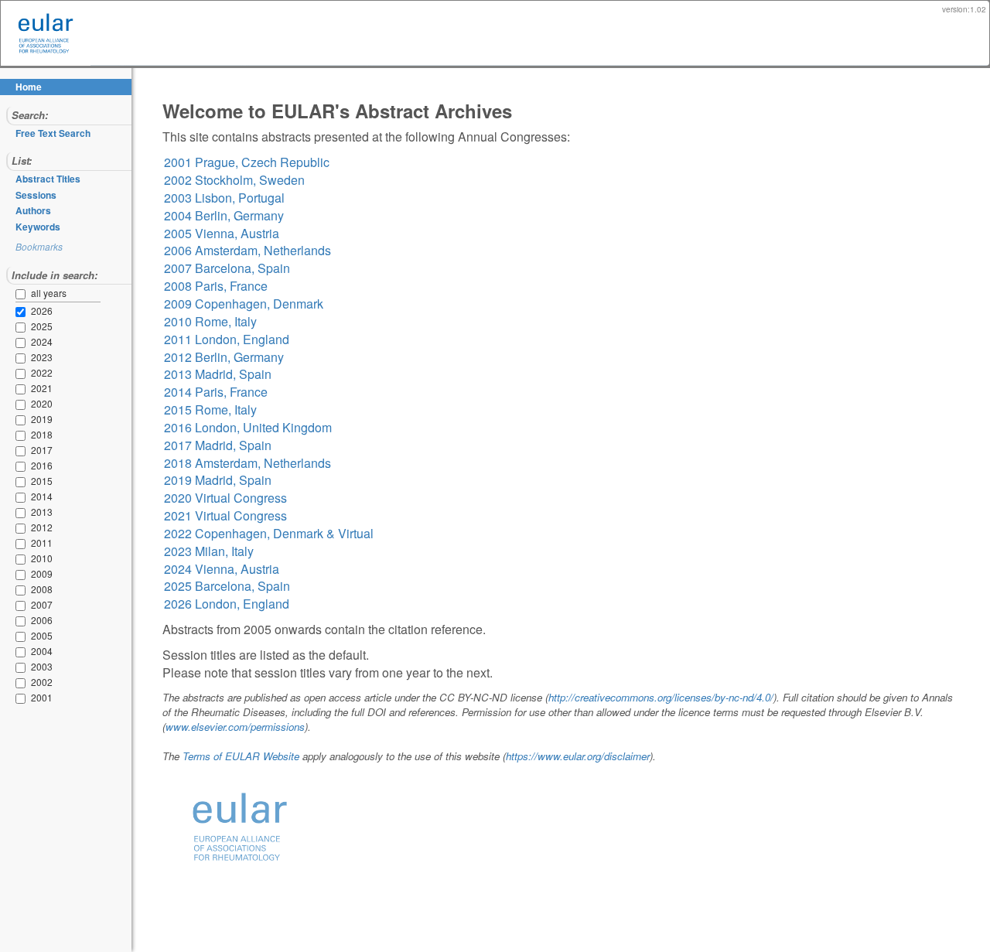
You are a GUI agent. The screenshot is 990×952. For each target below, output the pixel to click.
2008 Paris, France (216, 286)
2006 (23, 621)
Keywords (37, 227)
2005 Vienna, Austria (221, 233)
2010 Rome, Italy (210, 321)
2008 (23, 590)
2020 (23, 404)
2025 (23, 327)
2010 (23, 559)
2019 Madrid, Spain (217, 480)
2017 (23, 451)
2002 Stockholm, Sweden (234, 180)
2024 (23, 342)
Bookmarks (39, 246)
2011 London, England (226, 339)
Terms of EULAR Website (241, 756)
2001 (23, 698)
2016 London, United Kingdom (248, 427)
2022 (23, 373)
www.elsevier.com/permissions (235, 726)
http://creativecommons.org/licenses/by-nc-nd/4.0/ (660, 697)
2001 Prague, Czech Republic (246, 162)
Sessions (35, 195)
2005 (23, 636)
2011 (23, 543)
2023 (23, 358)
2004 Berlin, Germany (224, 215)
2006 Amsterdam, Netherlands (247, 250)
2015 (23, 482)
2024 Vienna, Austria (221, 569)
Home (28, 87)
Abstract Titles (47, 179)
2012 (23, 528)
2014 (23, 497)
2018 (23, 435)
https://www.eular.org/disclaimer (578, 756)
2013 (23, 512)
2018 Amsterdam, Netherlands (247, 463)
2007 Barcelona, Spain (227, 268)
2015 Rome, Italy (210, 409)
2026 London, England (226, 603)
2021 (23, 389)
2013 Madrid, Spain (217, 374)
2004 (23, 652)
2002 (23, 683)
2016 (23, 466)
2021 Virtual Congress (225, 515)
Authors (33, 210)
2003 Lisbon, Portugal (224, 197)
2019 (23, 420)
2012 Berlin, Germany (224, 357)
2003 (23, 667)
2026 (23, 311)
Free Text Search (52, 133)
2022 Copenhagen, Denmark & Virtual (269, 533)
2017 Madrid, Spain (217, 445)
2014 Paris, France (216, 392)
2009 (23, 574)
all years (49, 292)
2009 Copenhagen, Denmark (243, 303)
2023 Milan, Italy (209, 551)
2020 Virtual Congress (225, 498)
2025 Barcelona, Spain (227, 586)
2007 (23, 605)
